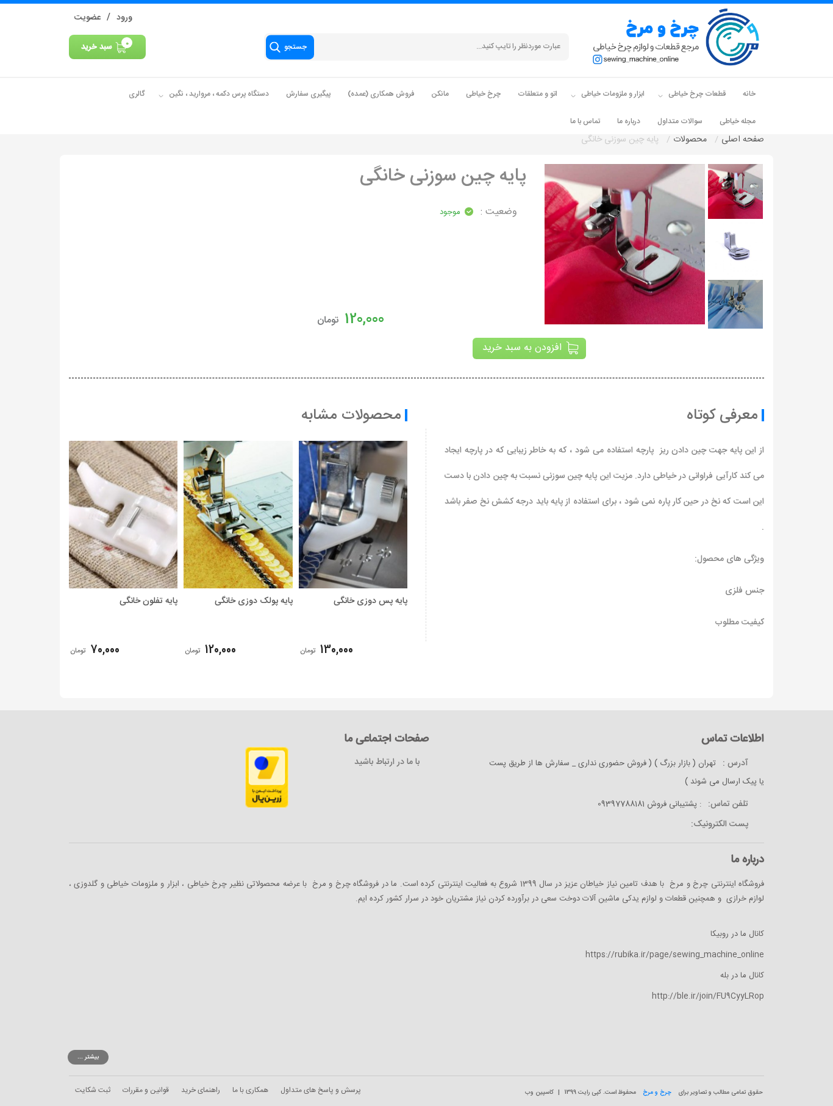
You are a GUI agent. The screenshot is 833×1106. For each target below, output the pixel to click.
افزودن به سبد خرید (522, 348)
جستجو (295, 47)
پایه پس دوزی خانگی (370, 601)
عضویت (87, 17)
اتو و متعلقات (537, 94)
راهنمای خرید (200, 1090)
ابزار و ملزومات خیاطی (612, 94)
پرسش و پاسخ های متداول (321, 1090)
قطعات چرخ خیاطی (696, 94)
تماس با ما (585, 121)
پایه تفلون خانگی (148, 601)
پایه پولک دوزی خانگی (253, 601)
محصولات (690, 139)
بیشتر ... (88, 1057)
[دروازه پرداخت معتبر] (266, 778)
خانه (749, 94)
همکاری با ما (250, 1090)
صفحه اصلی (742, 139)
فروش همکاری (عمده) (381, 94)
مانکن (440, 94)
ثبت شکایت (92, 1090)
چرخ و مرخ (657, 1092)
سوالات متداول (680, 121)
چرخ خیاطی (483, 94)
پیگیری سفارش (308, 94)
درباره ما (628, 121)
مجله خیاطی (738, 121)
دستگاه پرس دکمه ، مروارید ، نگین (218, 94)
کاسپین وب (539, 1092)
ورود (124, 17)
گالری (137, 94)
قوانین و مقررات (146, 1090)
